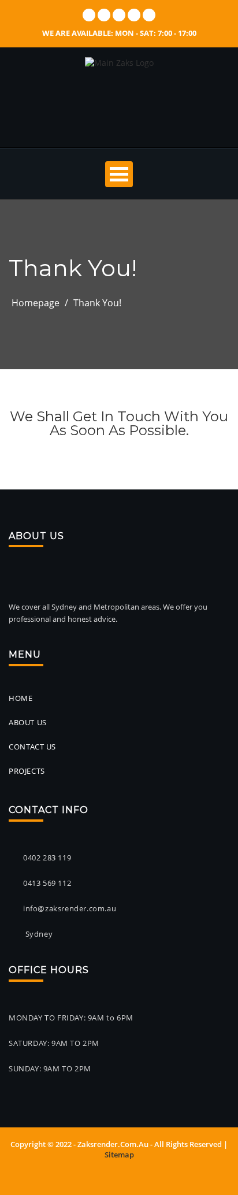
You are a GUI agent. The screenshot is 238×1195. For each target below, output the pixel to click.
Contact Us (32, 746)
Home (20, 698)
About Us (28, 722)
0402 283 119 (47, 857)
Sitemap (119, 1154)
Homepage (36, 302)
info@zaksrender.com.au (69, 908)
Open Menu (119, 174)
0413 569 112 (47, 883)
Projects (27, 771)
